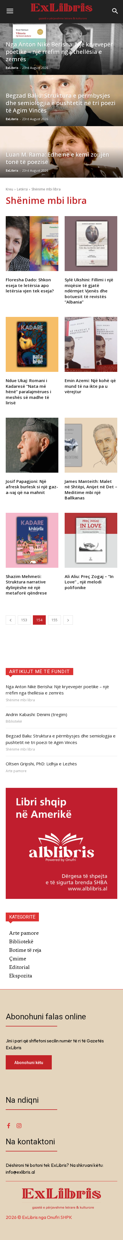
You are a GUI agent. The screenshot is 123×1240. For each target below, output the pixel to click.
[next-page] (68, 620)
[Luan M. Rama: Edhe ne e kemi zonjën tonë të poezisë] (61, 152)
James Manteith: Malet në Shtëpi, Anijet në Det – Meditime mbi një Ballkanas (91, 489)
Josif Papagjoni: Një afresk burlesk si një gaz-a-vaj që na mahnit (32, 486)
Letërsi (22, 189)
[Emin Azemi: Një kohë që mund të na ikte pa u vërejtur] (91, 344)
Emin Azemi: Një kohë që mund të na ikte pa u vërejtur (90, 386)
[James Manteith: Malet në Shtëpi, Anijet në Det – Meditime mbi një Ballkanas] (91, 445)
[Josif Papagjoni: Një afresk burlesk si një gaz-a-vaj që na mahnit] (32, 445)
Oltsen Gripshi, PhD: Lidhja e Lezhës (41, 763)
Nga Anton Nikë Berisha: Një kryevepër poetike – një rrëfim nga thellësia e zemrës (57, 690)
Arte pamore (16, 771)
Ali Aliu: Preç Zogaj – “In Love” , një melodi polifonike (89, 581)
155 (54, 620)
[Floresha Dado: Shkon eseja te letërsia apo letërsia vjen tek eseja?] (32, 243)
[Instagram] (19, 1126)
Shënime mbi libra (20, 700)
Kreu (9, 189)
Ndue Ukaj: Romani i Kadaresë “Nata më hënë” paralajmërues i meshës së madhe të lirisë (28, 391)
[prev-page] (10, 620)
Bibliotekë (14, 721)
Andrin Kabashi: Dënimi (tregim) (36, 714)
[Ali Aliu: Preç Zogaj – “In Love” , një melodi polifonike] (91, 540)
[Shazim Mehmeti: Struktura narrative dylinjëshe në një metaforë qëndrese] (32, 540)
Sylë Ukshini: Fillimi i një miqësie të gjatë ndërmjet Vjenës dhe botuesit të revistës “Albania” (89, 291)
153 (24, 620)
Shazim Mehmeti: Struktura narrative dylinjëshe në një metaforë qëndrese (26, 584)
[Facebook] (8, 1126)
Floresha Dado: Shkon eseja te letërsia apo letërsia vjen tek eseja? (30, 285)
